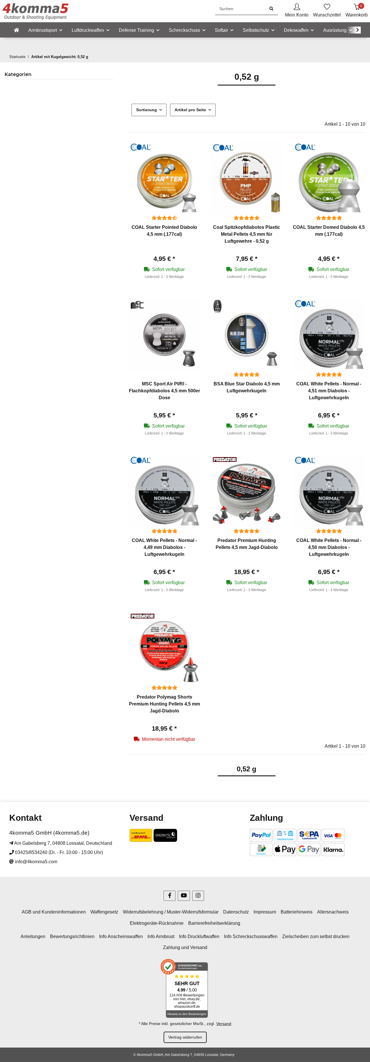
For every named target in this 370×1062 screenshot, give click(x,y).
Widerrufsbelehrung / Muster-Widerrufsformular (171, 911)
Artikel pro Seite (190, 109)
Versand (223, 1023)
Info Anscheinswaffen (121, 936)
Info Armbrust (160, 936)
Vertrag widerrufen (185, 1037)
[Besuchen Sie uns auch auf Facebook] (169, 896)
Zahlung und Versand (185, 947)
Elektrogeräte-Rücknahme (157, 923)
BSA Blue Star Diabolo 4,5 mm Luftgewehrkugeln (247, 387)
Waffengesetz (104, 911)
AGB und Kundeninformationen (54, 911)
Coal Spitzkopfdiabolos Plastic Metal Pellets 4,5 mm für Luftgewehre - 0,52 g (246, 234)
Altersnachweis (333, 911)
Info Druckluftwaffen (199, 936)
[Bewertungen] (164, 218)
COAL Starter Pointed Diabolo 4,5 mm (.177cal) (164, 231)
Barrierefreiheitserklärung (214, 923)
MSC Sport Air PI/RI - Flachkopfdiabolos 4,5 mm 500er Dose (164, 390)
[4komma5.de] (16, 30)
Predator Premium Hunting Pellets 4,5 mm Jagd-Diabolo (247, 544)
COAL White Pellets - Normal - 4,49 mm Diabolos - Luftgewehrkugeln (164, 547)
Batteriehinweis (296, 911)
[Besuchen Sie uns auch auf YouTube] (184, 896)
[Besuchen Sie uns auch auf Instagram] (198, 896)
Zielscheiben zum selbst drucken (315, 936)
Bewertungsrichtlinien (72, 936)
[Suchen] (271, 9)
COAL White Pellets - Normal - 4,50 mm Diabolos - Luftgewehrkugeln (328, 547)
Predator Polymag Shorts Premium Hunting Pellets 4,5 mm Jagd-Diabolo (164, 704)
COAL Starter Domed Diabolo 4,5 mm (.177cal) (329, 231)
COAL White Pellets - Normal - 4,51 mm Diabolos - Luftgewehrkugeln (328, 390)
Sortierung (146, 109)
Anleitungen (33, 936)
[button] (297, 11)
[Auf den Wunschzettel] (191, 151)
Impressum (265, 911)
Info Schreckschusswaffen (251, 936)
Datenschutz (236, 911)
